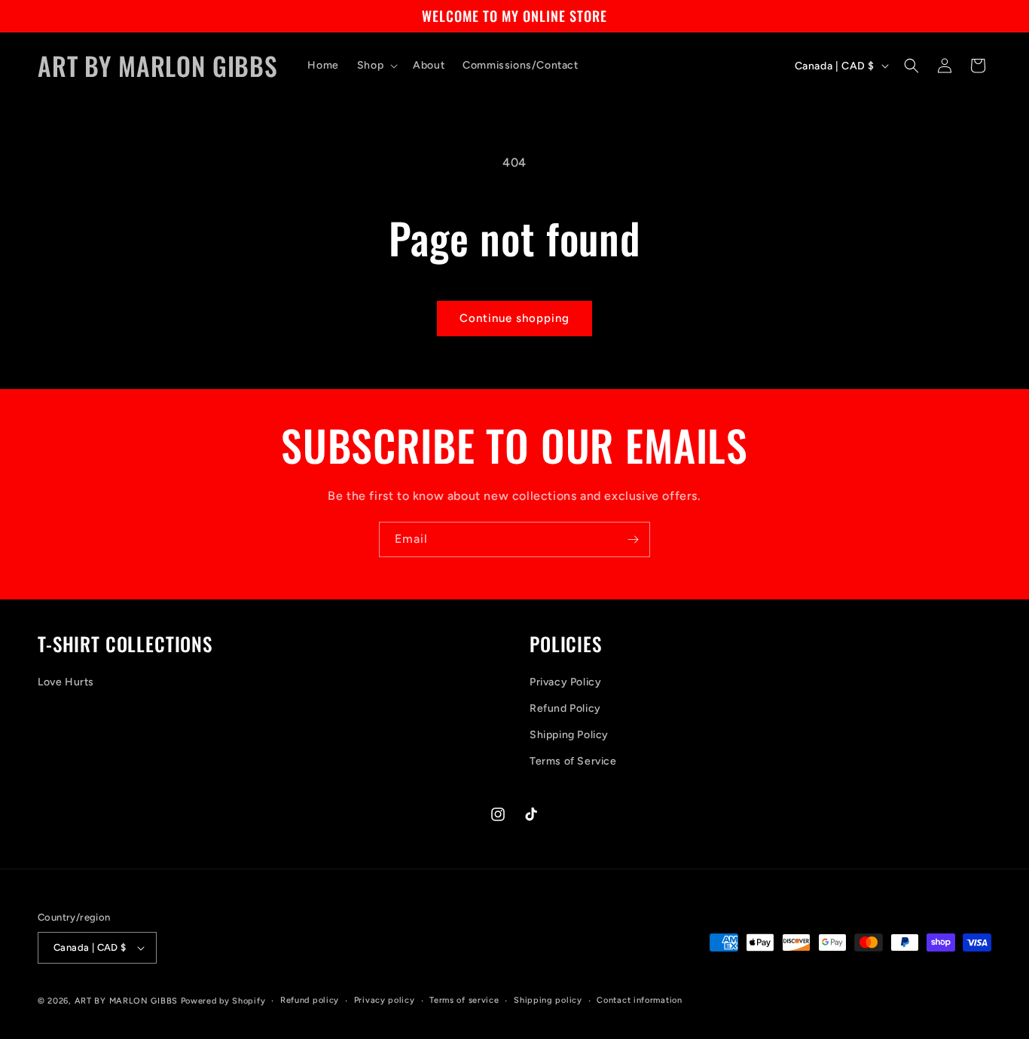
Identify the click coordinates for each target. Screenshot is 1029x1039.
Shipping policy (548, 1000)
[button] (376, 65)
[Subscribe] (632, 539)
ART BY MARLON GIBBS (126, 1001)
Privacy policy (384, 1000)
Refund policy (309, 1000)
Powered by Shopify (223, 1001)
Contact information (639, 1000)
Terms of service (464, 1000)
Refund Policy (565, 708)
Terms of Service (573, 761)
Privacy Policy (565, 682)
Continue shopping (514, 318)
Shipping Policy (569, 734)
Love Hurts (66, 682)
